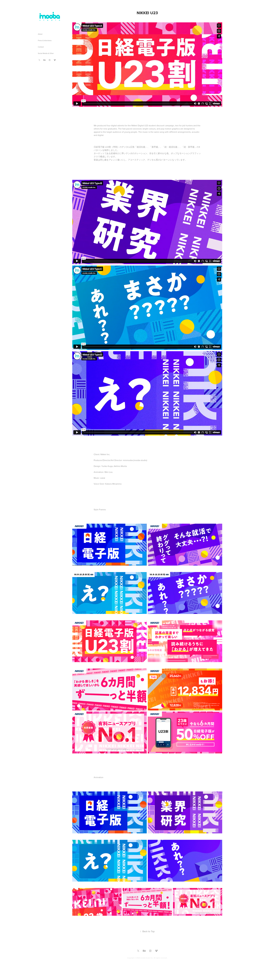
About (40, 34)
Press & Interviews (45, 40)
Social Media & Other (46, 53)
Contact (41, 47)
